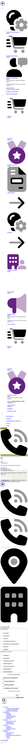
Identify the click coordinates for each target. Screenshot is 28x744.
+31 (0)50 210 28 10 (5, 477)
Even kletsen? (4, 740)
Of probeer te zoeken (5, 469)
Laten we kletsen (10, 87)
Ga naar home (4, 467)
